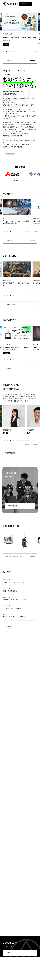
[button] (3, 51)
